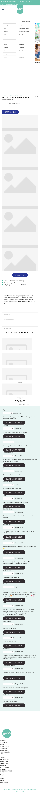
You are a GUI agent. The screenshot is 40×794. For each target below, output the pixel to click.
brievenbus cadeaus (5, 777)
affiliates (2, 754)
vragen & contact (4, 746)
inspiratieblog (3, 750)
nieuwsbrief (3, 765)
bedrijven (2, 744)
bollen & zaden (4, 782)
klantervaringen (4, 763)
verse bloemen (4, 773)
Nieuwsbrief (20, 792)
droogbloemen (4, 775)
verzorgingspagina (5, 752)
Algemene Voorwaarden (18, 789)
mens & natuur (4, 761)
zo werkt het (3, 742)
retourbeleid (3, 748)
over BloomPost (4, 759)
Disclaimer (7, 789)
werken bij (3, 769)
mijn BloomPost (4, 767)
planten (2, 778)
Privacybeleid (31, 789)
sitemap (2, 756)
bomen (2, 780)
